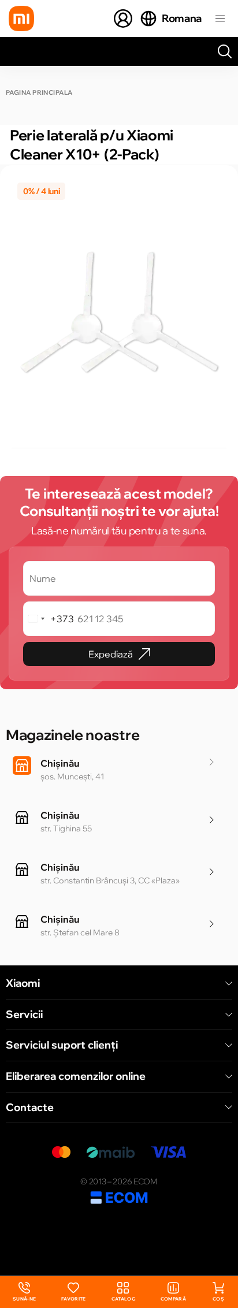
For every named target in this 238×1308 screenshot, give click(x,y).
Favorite (73, 1299)
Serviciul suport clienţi (62, 1045)
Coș (218, 1299)
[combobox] (49, 619)
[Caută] (225, 51)
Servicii (24, 1014)
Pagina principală (39, 93)
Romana (182, 18)
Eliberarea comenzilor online (76, 1076)
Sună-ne (24, 1292)
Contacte (30, 1107)
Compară (173, 1299)
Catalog (123, 1299)
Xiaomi (23, 983)
